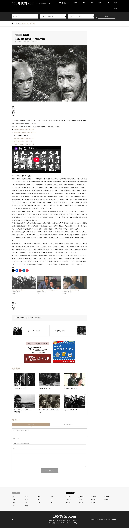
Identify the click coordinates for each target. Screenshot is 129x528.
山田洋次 (106, 496)
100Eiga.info (76, 523)
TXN (13, 505)
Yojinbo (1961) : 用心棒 (18, 290)
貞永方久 (80, 502)
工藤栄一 (68, 499)
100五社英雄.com (63, 520)
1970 (107, 3)
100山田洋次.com (54, 523)
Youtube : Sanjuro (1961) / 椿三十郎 (24, 144)
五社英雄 (68, 496)
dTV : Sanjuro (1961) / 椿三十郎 (23, 141)
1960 (115, 3)
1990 (91, 3)
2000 (83, 3)
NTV (39, 502)
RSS (12, 519)
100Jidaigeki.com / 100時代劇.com (47, 290)
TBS (52, 502)
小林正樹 (80, 496)
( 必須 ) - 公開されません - (21, 443)
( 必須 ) (16, 438)
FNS (26, 502)
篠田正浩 (68, 502)
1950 (115, 9)
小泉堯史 (93, 496)
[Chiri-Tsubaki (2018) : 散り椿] (75, 282)
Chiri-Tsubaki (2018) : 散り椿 (71, 290)
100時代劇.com (64, 3)
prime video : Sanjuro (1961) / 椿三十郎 (25, 132)
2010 (75, 3)
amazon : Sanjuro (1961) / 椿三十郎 (24, 129)
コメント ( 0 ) (31, 424)
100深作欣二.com (66, 523)
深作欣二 (93, 499)
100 (13, 496)
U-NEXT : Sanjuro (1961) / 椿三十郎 (24, 138)
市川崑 (80, 499)
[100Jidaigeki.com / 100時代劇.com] (49, 282)
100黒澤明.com (74, 520)
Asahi (13, 502)
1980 (99, 3)
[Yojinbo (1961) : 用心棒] (24, 282)
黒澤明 (25, 34)
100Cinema (22, 317)
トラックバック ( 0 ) (68, 424)
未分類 (26, 505)
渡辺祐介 (106, 499)
